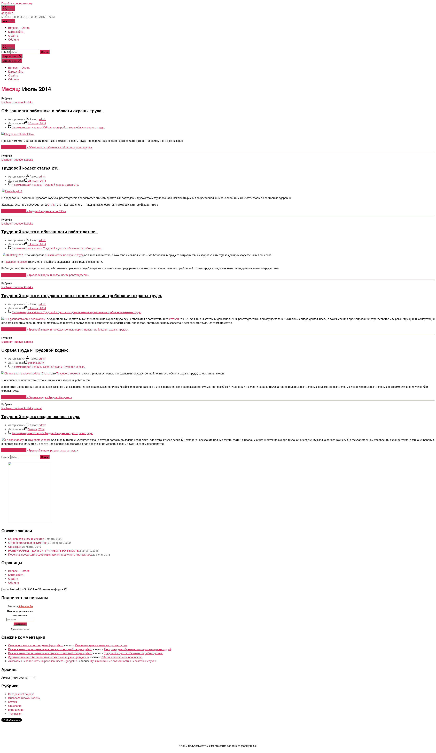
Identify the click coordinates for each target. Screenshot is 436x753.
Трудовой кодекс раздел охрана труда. (40, 416)
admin (42, 119)
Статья (51, 204)
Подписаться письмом (20, 629)
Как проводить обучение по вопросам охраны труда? (137, 649)
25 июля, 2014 (37, 180)
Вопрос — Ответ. (19, 28)
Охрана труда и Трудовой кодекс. (35, 350)
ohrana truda (16, 710)
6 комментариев (52, 433)
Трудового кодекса (68, 373)
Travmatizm (15, 714)
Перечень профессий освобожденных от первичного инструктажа (50, 554)
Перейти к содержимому (16, 3)
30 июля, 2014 (37, 123)
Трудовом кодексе (15, 262)
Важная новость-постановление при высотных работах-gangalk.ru (50, 649)
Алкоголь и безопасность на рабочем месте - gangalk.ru (43, 661)
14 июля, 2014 (37, 308)
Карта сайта (15, 32)
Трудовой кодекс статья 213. (30, 168)
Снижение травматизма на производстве (101, 645)
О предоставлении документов (27, 543)
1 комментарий (45, 185)
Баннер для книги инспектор (26, 539)
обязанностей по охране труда (64, 255)
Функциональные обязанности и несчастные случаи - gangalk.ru (48, 657)
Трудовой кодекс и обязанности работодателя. (49, 231)
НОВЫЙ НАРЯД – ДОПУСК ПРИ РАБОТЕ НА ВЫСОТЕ (43, 550)
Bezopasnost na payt (21, 694)
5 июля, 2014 (36, 429)
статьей (174, 319)
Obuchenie (14, 706)
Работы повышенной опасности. (121, 657)
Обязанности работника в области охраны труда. (52, 110)
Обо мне (13, 39)
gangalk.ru (7, 13)
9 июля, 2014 (36, 363)
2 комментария (58, 127)
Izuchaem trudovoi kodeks (17, 102)
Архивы (6, 677)
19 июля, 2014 (37, 244)
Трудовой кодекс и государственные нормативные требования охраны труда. (81, 295)
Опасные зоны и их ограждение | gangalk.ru (35, 645)
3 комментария (57, 248)
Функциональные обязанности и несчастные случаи (123, 661)
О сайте (13, 35)
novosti (38, 408)
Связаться (14, 547)
